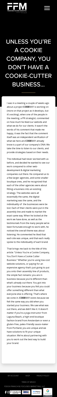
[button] (47, 8)
